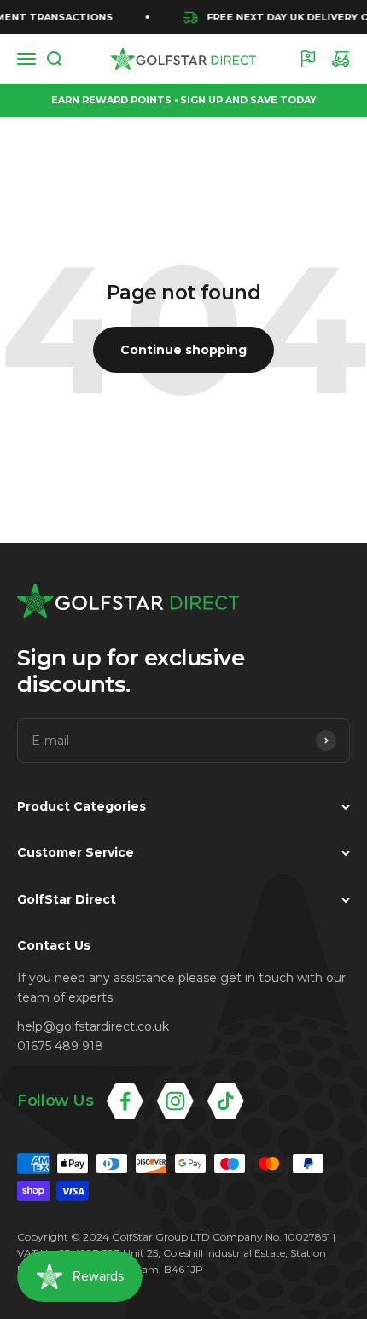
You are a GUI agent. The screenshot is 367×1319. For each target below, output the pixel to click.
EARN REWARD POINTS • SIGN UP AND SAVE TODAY (184, 100)
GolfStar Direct (66, 899)
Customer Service (75, 852)
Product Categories (81, 806)
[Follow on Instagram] (175, 1101)
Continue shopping (183, 349)
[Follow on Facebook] (125, 1101)
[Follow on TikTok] (225, 1101)
